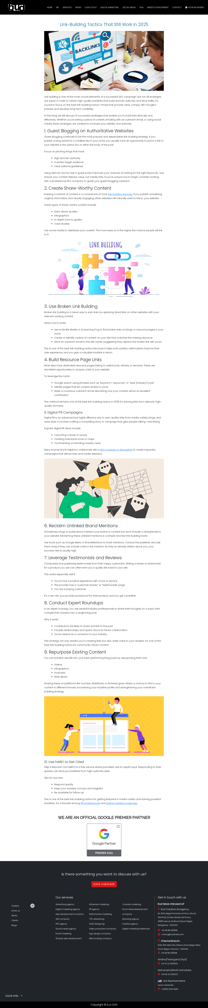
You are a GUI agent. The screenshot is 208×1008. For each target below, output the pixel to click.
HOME (49, 7)
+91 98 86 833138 (196, 7)
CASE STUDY (91, 7)
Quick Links (12, 996)
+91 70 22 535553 (169, 963)
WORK (78, 7)
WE (57, 7)
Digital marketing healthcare (136, 928)
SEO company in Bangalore (116, 449)
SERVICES (67, 7)
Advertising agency (65, 904)
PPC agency (61, 923)
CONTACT (177, 7)
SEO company (63, 919)
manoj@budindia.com (173, 934)
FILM (141, 7)
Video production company (102, 928)
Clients (15, 920)
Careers (15, 905)
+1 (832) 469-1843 (169, 989)
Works (14, 915)
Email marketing (63, 933)
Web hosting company (100, 938)
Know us (16, 910)
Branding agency (130, 919)
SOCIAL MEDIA (129, 7)
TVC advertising (96, 919)
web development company (70, 914)
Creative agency (130, 923)
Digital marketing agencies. (122, 803)
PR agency (94, 909)
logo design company (100, 933)
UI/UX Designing (96, 923)
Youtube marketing (131, 904)
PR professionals (90, 803)
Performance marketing (100, 914)
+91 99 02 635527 (169, 974)
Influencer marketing (99, 904)
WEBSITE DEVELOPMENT (158, 7)
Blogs (14, 925)
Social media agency (66, 928)
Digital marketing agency (68, 909)
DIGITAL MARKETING (109, 7)
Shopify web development (69, 938)
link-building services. (120, 194)
